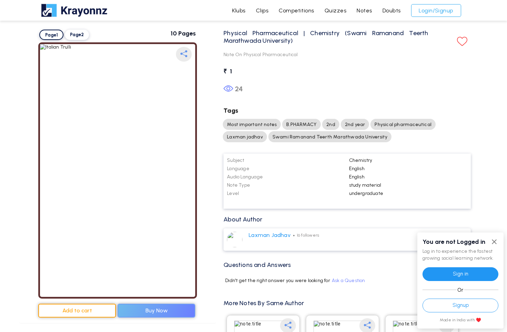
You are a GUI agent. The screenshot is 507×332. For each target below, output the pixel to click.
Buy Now (157, 310)
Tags (230, 110)
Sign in (460, 274)
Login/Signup (436, 10)
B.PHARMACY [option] (301, 124)
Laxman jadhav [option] (245, 137)
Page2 (77, 34)
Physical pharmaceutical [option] (403, 124)
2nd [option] (330, 124)
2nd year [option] (355, 124)
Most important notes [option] (252, 124)
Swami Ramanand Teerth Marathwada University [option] (330, 137)
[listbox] (347, 130)
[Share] (184, 54)
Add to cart (77, 310)
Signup (461, 305)
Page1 (51, 35)
